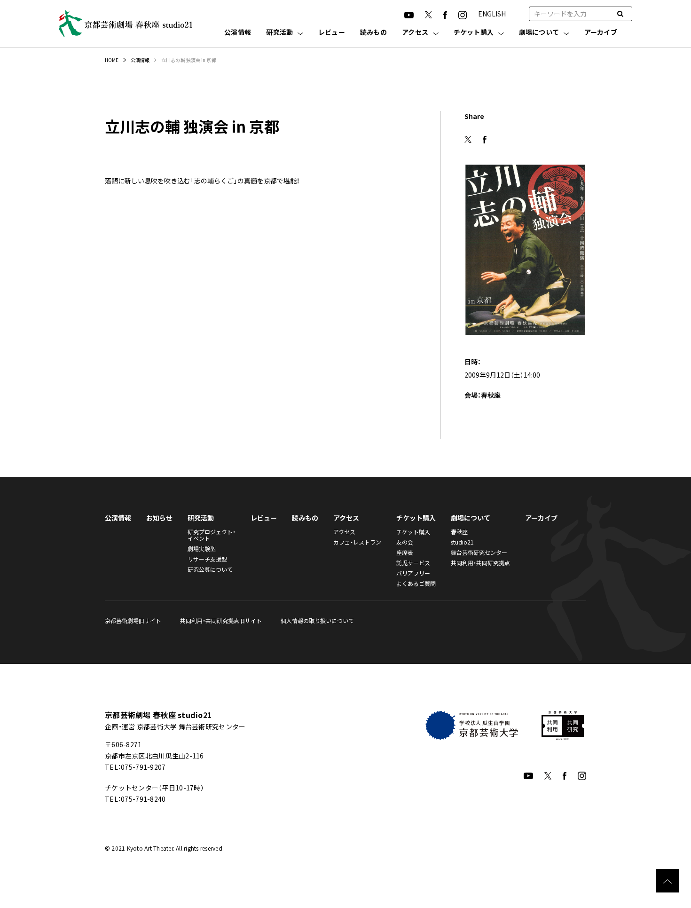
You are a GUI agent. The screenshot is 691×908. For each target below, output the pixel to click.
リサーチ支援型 (207, 559)
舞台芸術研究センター (479, 552)
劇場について (539, 33)
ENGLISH (492, 13)
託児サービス (413, 563)
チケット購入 (474, 33)
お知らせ (159, 517)
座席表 (404, 552)
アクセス (415, 33)
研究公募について (210, 569)
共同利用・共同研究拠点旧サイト (221, 620)
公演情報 (237, 33)
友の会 (404, 542)
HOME (111, 59)
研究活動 (279, 33)
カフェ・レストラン (357, 542)
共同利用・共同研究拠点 (480, 563)
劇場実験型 (202, 549)
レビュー (331, 33)
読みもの (373, 33)
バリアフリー (413, 573)
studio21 (462, 542)
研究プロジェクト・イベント (212, 535)
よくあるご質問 (416, 583)
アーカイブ (600, 33)
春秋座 (459, 532)
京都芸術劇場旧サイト (133, 620)
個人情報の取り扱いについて (317, 620)
